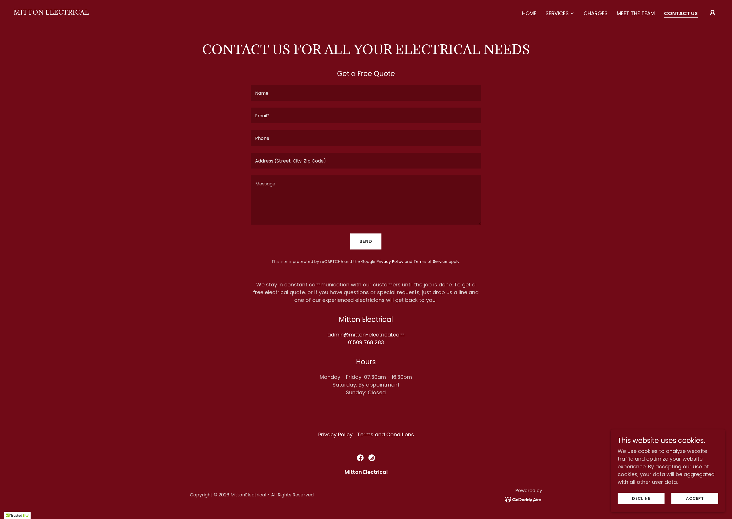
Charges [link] (596, 13)
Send (365, 241)
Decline (641, 498)
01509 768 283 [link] (366, 342)
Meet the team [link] (636, 13)
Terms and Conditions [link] (385, 434)
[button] (560, 13)
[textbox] (366, 93)
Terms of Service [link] (430, 261)
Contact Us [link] (681, 13)
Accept (695, 498)
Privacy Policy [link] (390, 261)
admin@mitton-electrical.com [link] (366, 334)
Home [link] (529, 13)
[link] (51, 12)
